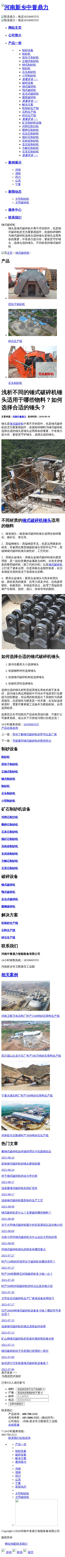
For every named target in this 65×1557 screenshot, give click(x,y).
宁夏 (18, 184)
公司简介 (14, 35)
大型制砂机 (22, 198)
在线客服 (13, 1424)
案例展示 (14, 162)
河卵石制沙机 (30, 126)
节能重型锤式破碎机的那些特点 (31, 740)
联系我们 (14, 217)
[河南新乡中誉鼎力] (25, 7)
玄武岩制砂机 (30, 144)
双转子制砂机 (30, 57)
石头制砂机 (29, 72)
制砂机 (26, 53)
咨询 (9, 1552)
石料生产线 (29, 111)
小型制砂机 (29, 75)
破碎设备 (20, 1454)
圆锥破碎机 (29, 97)
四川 (18, 177)
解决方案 (20, 1458)
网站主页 (14, 27)
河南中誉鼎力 (19, 416)
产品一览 (14, 43)
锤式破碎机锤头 (36, 520)
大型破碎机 (22, 202)
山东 (18, 180)
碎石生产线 (29, 115)
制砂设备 (20, 1451)
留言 (30, 1552)
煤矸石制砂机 (30, 137)
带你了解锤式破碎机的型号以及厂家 (34, 734)
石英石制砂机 (30, 151)
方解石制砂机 (30, 148)
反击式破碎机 (30, 93)
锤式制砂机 (29, 64)
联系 (20, 1552)
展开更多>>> (9, 1372)
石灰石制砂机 (30, 133)
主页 (9, 252)
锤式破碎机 (29, 86)
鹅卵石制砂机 (30, 129)
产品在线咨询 (9, 728)
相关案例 (9, 975)
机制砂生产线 (30, 108)
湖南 (18, 173)
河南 (18, 169)
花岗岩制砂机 (30, 140)
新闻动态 (14, 191)
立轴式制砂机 (30, 61)
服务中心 (14, 210)
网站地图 (10, 1543)
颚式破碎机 (29, 90)
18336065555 (31, 724)
